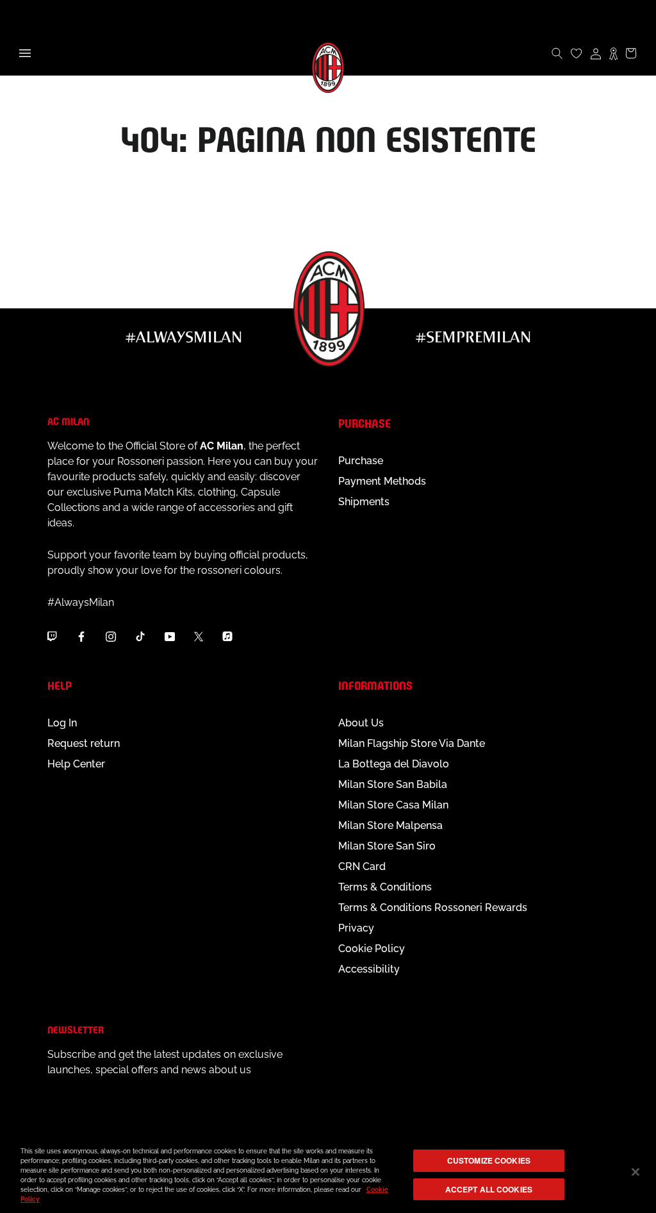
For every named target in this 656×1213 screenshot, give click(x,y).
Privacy (356, 928)
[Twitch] (52, 636)
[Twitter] (198, 636)
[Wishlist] (576, 53)
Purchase (360, 461)
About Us (361, 723)
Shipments (364, 502)
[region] (328, 1173)
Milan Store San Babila (392, 784)
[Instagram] (111, 636)
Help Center (76, 764)
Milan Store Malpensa (390, 825)
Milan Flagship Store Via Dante (411, 743)
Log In (62, 723)
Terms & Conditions (385, 887)
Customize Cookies (488, 1160)
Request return (83, 743)
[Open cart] (631, 53)
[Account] (596, 53)
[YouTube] (170, 636)
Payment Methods (382, 481)
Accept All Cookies (488, 1189)
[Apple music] (227, 636)
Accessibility (369, 969)
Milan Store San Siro (387, 846)
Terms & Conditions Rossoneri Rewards (432, 907)
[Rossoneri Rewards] (613, 53)
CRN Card (362, 866)
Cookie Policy (371, 948)
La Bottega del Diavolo (393, 764)
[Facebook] (81, 636)
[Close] (635, 1172)
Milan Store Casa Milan (393, 805)
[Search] (557, 53)
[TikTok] (140, 636)
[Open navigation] (25, 53)
